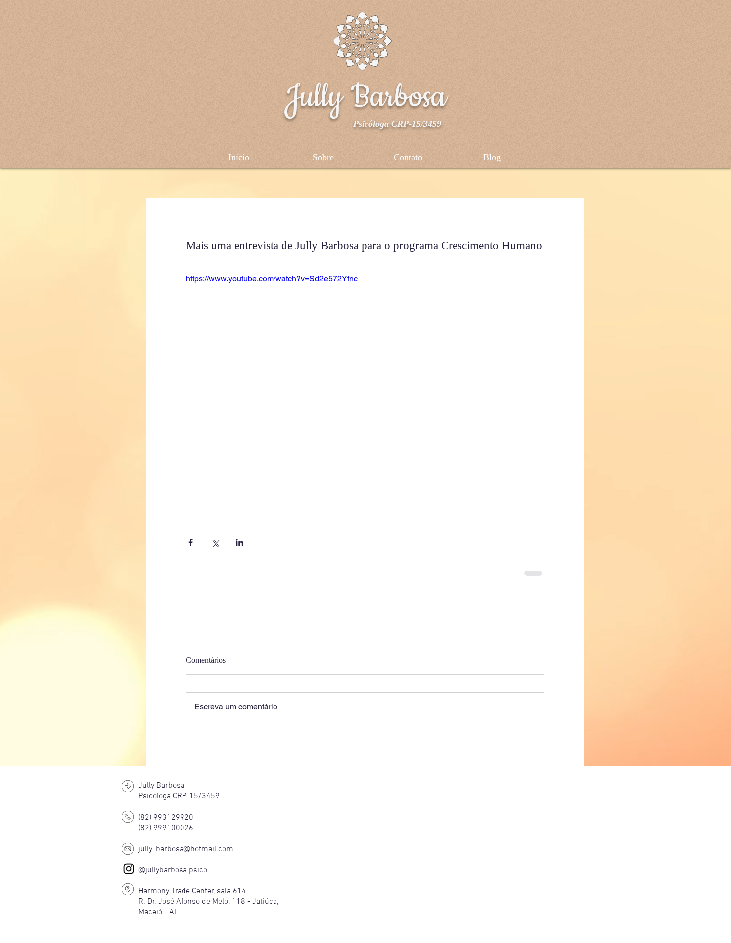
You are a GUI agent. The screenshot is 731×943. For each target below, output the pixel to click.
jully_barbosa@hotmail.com (185, 849)
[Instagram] (129, 869)
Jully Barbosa (365, 97)
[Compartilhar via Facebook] (190, 542)
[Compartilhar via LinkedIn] (239, 542)
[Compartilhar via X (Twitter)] (215, 542)
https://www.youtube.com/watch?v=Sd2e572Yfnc (272, 278)
